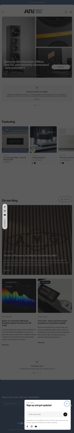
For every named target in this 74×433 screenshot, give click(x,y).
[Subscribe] (65, 414)
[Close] (67, 403)
